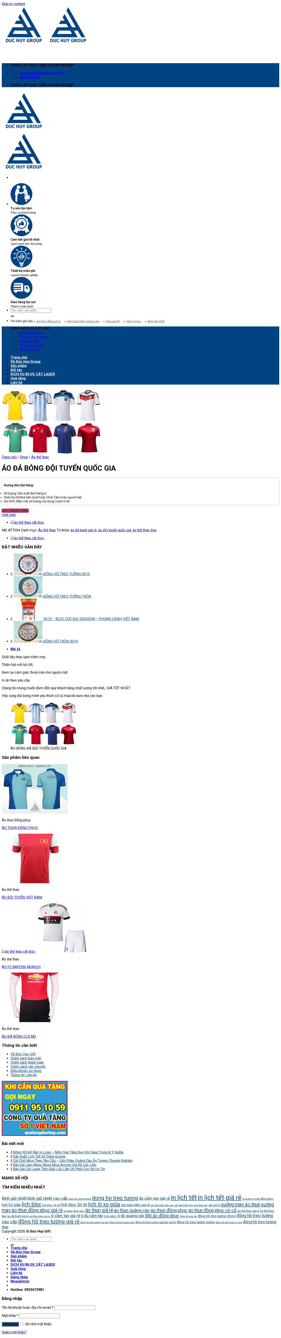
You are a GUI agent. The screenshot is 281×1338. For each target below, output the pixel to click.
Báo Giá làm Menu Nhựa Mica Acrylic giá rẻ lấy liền (54, 1165)
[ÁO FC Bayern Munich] (27, 522)
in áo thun (247, 1199)
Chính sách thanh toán (27, 1062)
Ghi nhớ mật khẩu (37, 1324)
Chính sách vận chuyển (28, 1067)
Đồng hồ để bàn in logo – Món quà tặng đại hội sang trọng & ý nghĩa (68, 1152)
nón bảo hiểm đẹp (183, 1205)
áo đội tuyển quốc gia (114, 530)
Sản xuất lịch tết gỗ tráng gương (39, 1156)
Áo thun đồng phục (49, 321)
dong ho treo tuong (115, 1198)
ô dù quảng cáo (131, 1215)
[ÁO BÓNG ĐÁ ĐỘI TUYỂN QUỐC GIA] (51, 453)
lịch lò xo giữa (104, 1204)
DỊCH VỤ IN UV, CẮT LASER (33, 374)
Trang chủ (19, 357)
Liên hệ (16, 382)
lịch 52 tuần (11, 1205)
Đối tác (16, 370)
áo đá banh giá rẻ (83, 530)
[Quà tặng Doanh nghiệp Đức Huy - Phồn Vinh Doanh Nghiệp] (46, 42)
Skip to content (13, 4)
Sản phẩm (19, 366)
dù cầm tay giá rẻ (154, 1198)
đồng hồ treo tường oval (122, 1222)
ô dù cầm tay (92, 1215)
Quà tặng (18, 378)
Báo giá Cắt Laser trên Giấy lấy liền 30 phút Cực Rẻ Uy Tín (59, 1169)
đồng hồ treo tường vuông (196, 1222)
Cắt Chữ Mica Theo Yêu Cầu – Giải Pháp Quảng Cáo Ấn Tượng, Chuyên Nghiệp (72, 1161)
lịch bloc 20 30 (74, 1204)
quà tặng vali (200, 1205)
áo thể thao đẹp (145, 530)
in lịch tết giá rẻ (219, 1197)
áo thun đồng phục (20, 828)
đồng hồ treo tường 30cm (217, 1216)
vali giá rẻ (214, 1205)
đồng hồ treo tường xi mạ (229, 1222)
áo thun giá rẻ (99, 1210)
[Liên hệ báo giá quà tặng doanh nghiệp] (35, 1135)
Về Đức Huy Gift (23, 1054)
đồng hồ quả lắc (188, 1216)
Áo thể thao (40, 457)
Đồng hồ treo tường (34, 337)
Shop (24, 457)
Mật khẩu (10, 1316)
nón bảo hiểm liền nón (161, 1205)
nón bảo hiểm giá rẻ (135, 1205)
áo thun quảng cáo (132, 1210)
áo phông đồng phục (74, 1211)
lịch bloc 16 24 (51, 1205)
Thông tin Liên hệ (24, 1075)
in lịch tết (184, 1197)
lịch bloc (31, 1204)
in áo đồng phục (263, 1198)
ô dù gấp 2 (110, 1216)
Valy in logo (133, 321)
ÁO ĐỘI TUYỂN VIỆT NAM (22, 897)
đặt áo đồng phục (162, 1215)
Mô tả (15, 649)
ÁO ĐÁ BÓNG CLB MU (19, 1036)
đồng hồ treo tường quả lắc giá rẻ (155, 1222)
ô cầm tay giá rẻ (65, 1215)
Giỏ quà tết (113, 321)
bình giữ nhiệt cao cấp (47, 1198)
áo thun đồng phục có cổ (212, 1210)
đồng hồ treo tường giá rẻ (48, 1221)
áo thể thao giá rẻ (248, 1211)
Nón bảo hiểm (30, 341)
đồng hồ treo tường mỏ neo (94, 1222)
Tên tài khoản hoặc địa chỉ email (28, 1307)
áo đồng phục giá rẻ (39, 1216)
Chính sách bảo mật (26, 1058)
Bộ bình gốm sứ (31, 345)
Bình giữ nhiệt (156, 321)
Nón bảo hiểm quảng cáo (83, 321)
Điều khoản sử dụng (26, 1071)
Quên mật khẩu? (14, 1332)
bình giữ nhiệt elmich (80, 1199)
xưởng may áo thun (240, 1204)
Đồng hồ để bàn (31, 333)
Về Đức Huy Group (26, 361)
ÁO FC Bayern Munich (21, 967)
